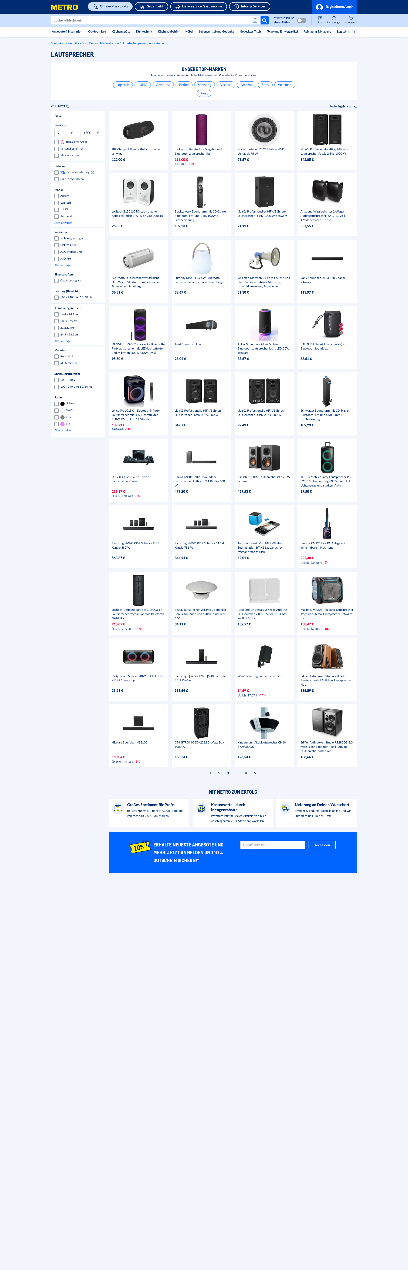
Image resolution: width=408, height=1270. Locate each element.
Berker (184, 85)
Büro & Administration (104, 43)
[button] (334, 7)
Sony (265, 85)
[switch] (301, 20)
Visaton (226, 85)
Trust (204, 93)
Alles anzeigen (77, 222)
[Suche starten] (265, 20)
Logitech (123, 85)
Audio (160, 43)
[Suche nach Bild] (256, 20)
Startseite (57, 43)
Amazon (247, 85)
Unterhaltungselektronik (137, 43)
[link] (351, 20)
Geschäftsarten (76, 43)
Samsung (204, 85)
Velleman (285, 85)
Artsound (163, 85)
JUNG (142, 85)
